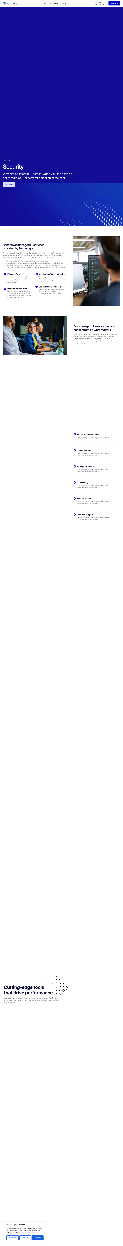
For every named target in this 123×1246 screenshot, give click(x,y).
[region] (25, 1231)
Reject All (25, 1237)
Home (44, 3)
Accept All (37, 1237)
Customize (12, 1237)
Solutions (7, 160)
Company (64, 3)
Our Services (53, 3)
